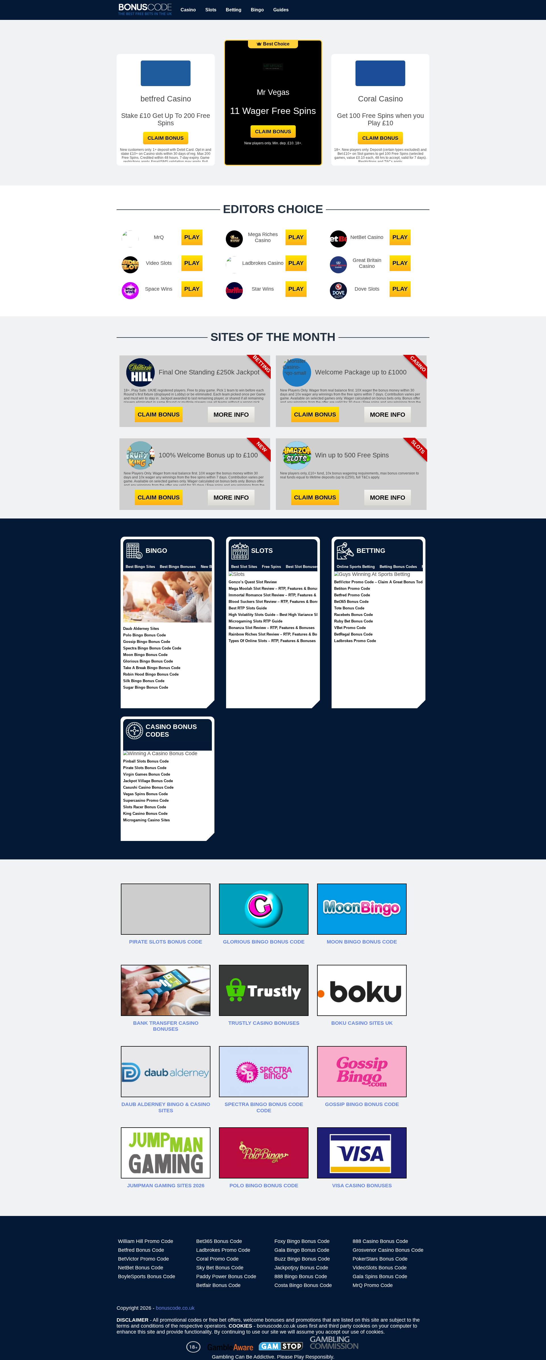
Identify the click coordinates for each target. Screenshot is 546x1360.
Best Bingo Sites (140, 567)
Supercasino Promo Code (146, 800)
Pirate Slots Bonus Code (144, 768)
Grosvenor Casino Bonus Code (388, 1250)
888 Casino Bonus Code (380, 1241)
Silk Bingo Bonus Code (143, 681)
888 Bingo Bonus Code (300, 1276)
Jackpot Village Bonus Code (148, 781)
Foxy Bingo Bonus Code (302, 1241)
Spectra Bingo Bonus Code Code (152, 648)
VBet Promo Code (350, 628)
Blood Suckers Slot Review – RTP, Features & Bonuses (277, 601)
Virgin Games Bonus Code (146, 774)
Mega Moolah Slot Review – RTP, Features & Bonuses (276, 588)
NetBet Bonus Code (140, 1268)
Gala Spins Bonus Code (380, 1276)
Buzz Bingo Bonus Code (302, 1259)
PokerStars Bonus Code (380, 1259)
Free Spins (271, 567)
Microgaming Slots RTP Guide (255, 621)
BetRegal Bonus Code (353, 634)
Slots (210, 9)
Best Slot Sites (244, 567)
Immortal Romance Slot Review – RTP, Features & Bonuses (281, 595)
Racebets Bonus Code (353, 615)
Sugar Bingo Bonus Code (145, 687)
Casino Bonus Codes (171, 730)
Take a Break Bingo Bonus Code (151, 668)
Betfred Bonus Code (141, 1250)
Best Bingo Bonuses (178, 567)
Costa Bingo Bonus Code (303, 1285)
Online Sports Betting (356, 567)
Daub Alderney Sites (141, 628)
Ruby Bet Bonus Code (353, 621)
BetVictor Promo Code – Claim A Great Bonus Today (380, 582)
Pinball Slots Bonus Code (146, 761)
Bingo (257, 9)
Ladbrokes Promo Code (355, 641)
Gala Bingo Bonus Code (301, 1250)
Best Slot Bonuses (302, 567)
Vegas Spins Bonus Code (145, 794)
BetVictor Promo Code (143, 1259)
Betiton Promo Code (352, 588)
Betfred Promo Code (352, 595)
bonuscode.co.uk (175, 1308)
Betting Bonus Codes (398, 567)
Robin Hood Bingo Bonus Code (151, 674)
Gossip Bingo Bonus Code (146, 641)
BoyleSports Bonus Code (146, 1276)
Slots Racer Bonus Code (144, 807)
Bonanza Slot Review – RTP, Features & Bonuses (272, 628)
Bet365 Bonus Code (351, 601)
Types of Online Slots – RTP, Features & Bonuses (272, 641)
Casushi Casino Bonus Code (148, 787)
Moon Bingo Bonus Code (145, 655)
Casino (188, 9)
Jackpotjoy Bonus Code (301, 1268)
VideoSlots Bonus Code (380, 1268)
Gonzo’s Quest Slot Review (253, 582)
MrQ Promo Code (373, 1285)
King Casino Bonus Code (145, 813)
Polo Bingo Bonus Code (144, 635)
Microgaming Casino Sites (146, 820)
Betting (233, 9)
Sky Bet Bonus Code (219, 1268)
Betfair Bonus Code (218, 1285)
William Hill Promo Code (145, 1241)
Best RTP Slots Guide (248, 608)
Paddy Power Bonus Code (226, 1276)
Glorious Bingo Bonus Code (148, 661)
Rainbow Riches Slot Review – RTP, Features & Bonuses (278, 634)
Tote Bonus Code (349, 608)
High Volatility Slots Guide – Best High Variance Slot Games (281, 615)
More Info (231, 414)
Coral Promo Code (217, 1259)
